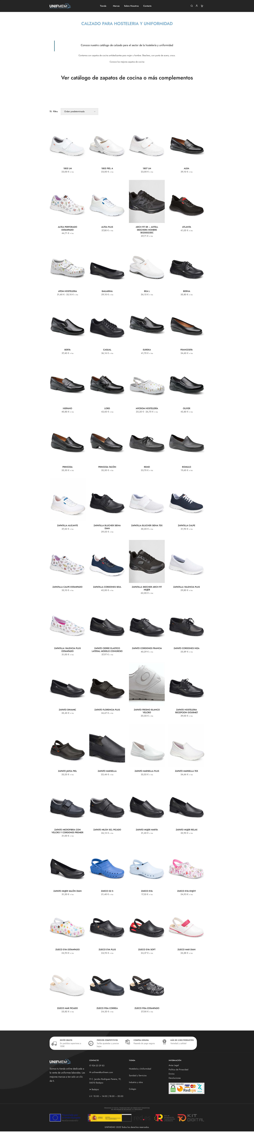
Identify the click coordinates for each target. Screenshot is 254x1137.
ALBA (186, 168)
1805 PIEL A (107, 168)
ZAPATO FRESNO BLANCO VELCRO (147, 711)
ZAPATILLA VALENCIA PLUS (186, 586)
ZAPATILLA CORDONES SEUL (107, 586)
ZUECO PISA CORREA (107, 1008)
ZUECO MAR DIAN (187, 949)
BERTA (67, 349)
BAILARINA (107, 291)
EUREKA (147, 349)
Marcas (116, 6)
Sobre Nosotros (131, 6)
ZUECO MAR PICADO (67, 1008)
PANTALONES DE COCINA (178, 89)
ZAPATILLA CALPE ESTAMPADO (67, 586)
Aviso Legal (174, 1065)
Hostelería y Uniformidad (140, 1068)
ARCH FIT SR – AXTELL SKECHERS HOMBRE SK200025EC (147, 229)
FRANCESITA (186, 349)
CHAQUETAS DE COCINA (127, 89)
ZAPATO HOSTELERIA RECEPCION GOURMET (186, 711)
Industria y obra (136, 1082)
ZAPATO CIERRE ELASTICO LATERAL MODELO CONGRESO (107, 650)
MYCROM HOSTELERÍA (147, 408)
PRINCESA (67, 466)
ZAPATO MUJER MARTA (147, 829)
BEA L (147, 291)
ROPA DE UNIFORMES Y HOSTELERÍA (110, 28)
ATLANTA (186, 226)
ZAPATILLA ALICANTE (67, 525)
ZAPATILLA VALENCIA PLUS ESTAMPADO (67, 650)
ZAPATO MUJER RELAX (186, 829)
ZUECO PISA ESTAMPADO (147, 1008)
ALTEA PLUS (107, 226)
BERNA (186, 291)
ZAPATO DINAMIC (67, 709)
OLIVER (186, 408)
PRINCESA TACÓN (107, 466)
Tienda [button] (103, 6)
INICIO (91, 28)
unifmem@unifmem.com (102, 1072)
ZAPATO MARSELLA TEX (186, 771)
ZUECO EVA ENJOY (186, 891)
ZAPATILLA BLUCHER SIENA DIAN (107, 527)
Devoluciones (175, 1077)
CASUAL (107, 349)
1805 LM (67, 168)
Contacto (147, 6)
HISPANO (67, 408)
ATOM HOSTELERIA (67, 291)
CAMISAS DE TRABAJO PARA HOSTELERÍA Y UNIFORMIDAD (153, 91)
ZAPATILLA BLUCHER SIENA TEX (146, 525)
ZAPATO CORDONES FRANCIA (147, 648)
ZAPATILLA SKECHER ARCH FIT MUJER (147, 588)
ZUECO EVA (147, 891)
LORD (107, 408)
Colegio (132, 1089)
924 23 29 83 (98, 1065)
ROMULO (186, 466)
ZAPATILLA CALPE (186, 525)
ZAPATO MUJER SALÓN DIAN (67, 891)
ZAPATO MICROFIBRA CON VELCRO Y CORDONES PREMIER (67, 831)
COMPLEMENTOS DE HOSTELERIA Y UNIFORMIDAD (101, 91)
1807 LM (147, 168)
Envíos (171, 1073)
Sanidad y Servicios (137, 1075)
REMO (147, 466)
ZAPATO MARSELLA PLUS (147, 771)
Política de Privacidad (178, 1069)
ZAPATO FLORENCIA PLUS (107, 709)
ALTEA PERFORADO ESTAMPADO (67, 228)
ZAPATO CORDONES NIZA (186, 648)
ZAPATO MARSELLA (107, 771)
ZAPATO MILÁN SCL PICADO (107, 829)
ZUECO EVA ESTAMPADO (67, 949)
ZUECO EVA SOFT (146, 949)
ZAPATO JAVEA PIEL (67, 771)
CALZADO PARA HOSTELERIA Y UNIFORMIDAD (75, 91)
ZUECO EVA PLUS (107, 949)
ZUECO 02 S (107, 891)
